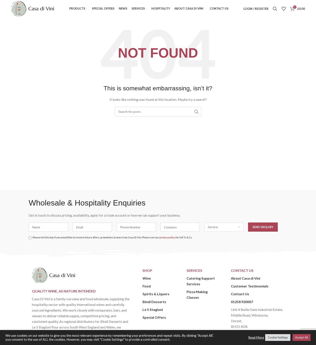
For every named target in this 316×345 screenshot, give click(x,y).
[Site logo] (32, 8)
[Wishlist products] (283, 8)
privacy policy (167, 237)
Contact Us (240, 294)
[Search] (275, 8)
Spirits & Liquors (155, 294)
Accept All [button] (301, 337)
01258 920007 (242, 302)
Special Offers (154, 317)
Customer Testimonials (249, 286)
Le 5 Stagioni (152, 309)
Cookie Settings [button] (278, 337)
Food (146, 286)
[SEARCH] (197, 112)
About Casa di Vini (245, 278)
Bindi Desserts (154, 302)
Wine (146, 278)
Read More (256, 337)
